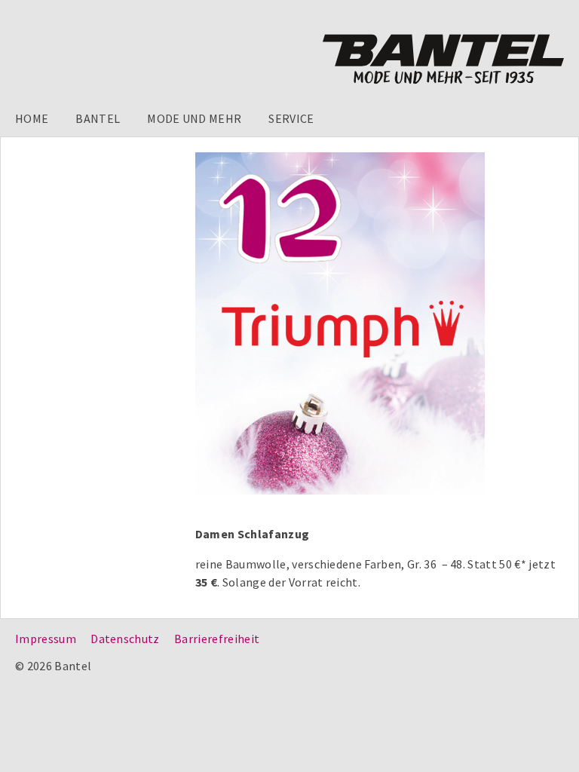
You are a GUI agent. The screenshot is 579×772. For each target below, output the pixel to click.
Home (31, 118)
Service (291, 118)
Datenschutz (125, 638)
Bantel (97, 118)
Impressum (45, 638)
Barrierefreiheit (216, 638)
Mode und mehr (194, 118)
